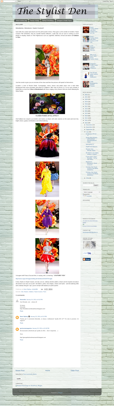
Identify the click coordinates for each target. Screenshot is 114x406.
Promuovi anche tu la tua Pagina (90, 226)
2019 (86, 101)
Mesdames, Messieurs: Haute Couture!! (91, 163)
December (89, 125)
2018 (86, 104)
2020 (86, 99)
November (89, 127)
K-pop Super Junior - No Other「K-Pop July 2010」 (92, 158)
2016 (86, 108)
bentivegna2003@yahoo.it (90, 232)
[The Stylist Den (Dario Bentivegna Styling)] (83, 224)
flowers (26, 291)
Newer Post (20, 370)
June (87, 178)
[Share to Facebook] (50, 289)
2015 (86, 111)
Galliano (31, 291)
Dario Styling (24, 316)
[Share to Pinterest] (52, 289)
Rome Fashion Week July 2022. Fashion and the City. (94, 30)
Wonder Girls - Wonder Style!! (90, 149)
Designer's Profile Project (64, 20)
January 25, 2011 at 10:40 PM (40, 328)
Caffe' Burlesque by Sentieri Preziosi (94, 84)
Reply (21, 311)
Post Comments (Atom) (30, 374)
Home (47, 370)
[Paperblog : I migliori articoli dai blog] (87, 254)
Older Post (75, 370)
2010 (86, 122)
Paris (44, 291)
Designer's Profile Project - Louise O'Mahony (94, 66)
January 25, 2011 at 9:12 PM (38, 316)
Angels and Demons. (92, 146)
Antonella (23, 299)
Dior (22, 291)
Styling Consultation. (48, 20)
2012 (86, 118)
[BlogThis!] (46, 289)
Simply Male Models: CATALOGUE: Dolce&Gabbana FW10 (92, 140)
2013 (86, 115)
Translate (89, 196)
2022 (86, 94)
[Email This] (45, 289)
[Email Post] (41, 289)
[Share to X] (48, 289)
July (87, 132)
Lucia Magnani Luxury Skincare (92, 48)
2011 (86, 120)
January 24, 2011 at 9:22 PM (34, 299)
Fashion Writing (34, 20)
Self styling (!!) (90, 144)
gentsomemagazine (26, 328)
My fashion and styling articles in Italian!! (92, 153)
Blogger (60, 392)
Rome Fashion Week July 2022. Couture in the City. (94, 39)
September (89, 129)
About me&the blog (21, 20)
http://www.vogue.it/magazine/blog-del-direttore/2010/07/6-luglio (34, 278)
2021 (86, 97)
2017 (86, 106)
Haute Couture (38, 291)
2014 (86, 113)
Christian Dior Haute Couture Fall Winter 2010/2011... (92, 168)
